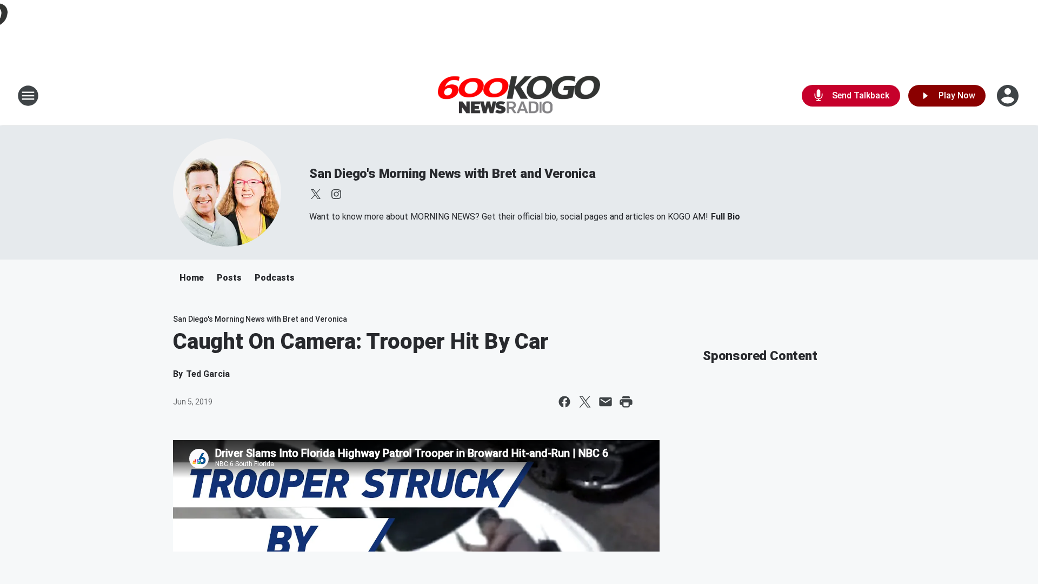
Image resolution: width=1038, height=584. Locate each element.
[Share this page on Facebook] (564, 401)
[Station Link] (519, 96)
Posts (229, 278)
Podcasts (275, 278)
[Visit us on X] (315, 194)
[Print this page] (626, 401)
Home (191, 278)
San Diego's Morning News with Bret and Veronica (452, 173)
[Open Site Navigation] (28, 96)
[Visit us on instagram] (336, 194)
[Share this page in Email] (605, 401)
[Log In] (1009, 96)
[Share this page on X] (585, 401)
